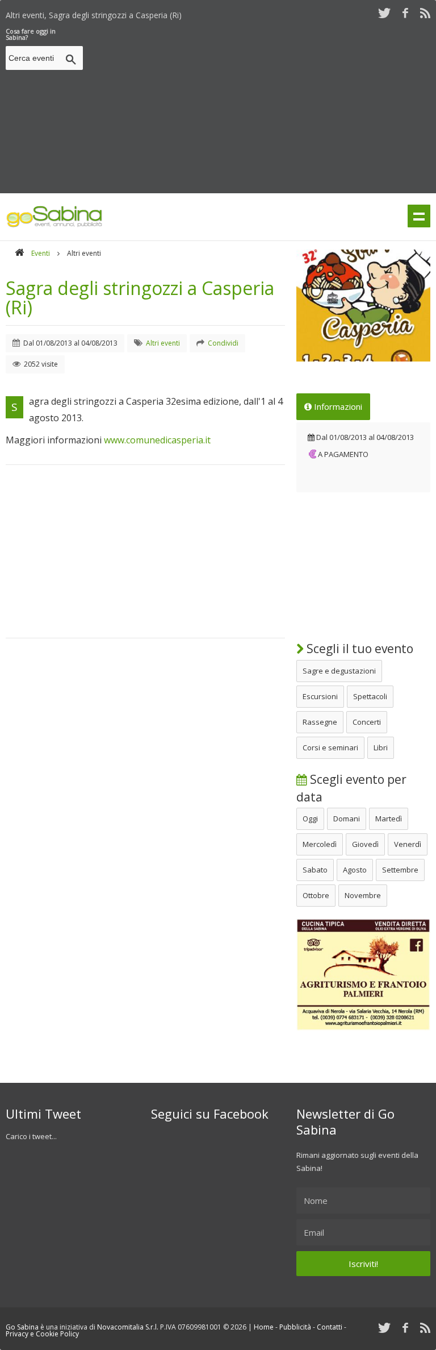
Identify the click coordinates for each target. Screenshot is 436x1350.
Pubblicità (295, 1327)
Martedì (388, 818)
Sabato (315, 870)
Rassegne (320, 722)
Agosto (355, 870)
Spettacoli (370, 696)
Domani (346, 818)
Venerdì (407, 844)
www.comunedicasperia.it (157, 440)
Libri (381, 747)
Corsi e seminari (330, 747)
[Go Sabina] (19, 253)
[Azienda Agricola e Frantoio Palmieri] (363, 1028)
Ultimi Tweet (43, 1113)
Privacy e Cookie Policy (42, 1334)
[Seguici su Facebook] (405, 12)
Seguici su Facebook (210, 1113)
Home (264, 1327)
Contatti (329, 1327)
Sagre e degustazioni (339, 671)
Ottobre (316, 895)
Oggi (310, 818)
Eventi (40, 253)
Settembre (400, 870)
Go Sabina (22, 1327)
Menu (419, 216)
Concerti (367, 722)
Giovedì (365, 844)
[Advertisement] (261, 107)
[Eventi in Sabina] (54, 225)
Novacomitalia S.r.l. (127, 1327)
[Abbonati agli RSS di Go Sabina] (425, 12)
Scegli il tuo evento (358, 649)
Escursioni (320, 696)
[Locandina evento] (363, 306)
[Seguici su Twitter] (384, 12)
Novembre (363, 895)
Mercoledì (320, 844)
